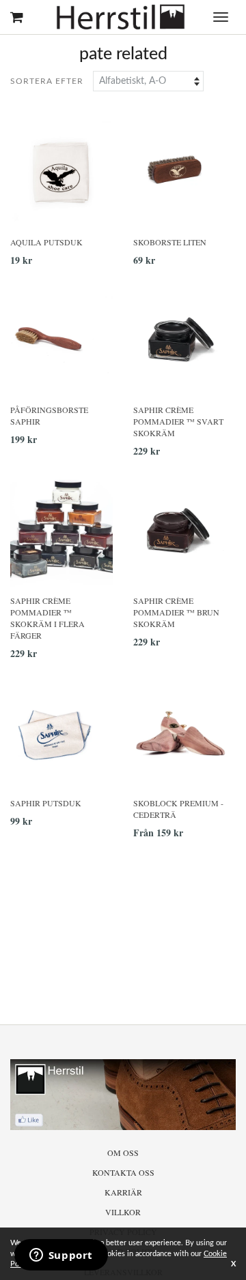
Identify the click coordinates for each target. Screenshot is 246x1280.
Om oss (123, 1152)
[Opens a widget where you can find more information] (61, 1256)
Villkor (123, 1211)
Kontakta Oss (123, 1172)
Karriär (123, 1192)
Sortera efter (46, 81)
